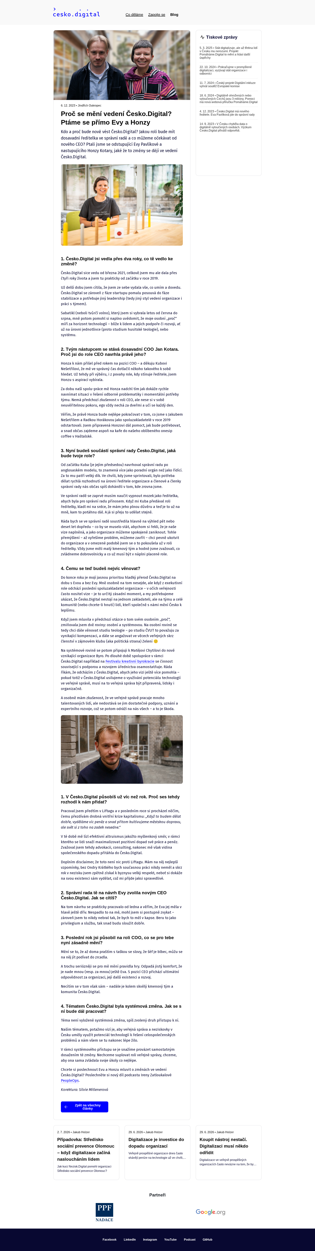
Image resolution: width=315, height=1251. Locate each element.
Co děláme (134, 15)
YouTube (170, 1239)
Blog (174, 15)
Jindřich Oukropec (89, 105)
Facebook (109, 1239)
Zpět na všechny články (88, 1106)
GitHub (207, 1239)
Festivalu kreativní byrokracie (130, 661)
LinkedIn (130, 1239)
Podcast (189, 1239)
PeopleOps (70, 1080)
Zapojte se (156, 15)
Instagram (150, 1239)
